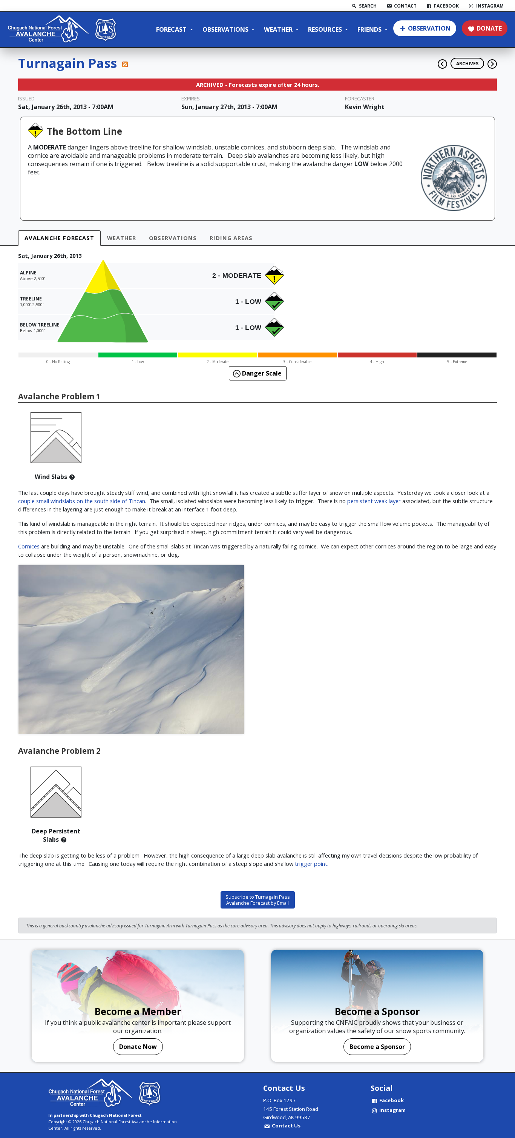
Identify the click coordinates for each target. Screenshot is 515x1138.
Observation (429, 28)
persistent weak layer (374, 501)
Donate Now (138, 1047)
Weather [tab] (121, 238)
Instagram (392, 1110)
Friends (370, 29)
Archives (467, 63)
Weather (279, 29)
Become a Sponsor (377, 1047)
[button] (72, 477)
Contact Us (286, 1125)
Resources (325, 29)
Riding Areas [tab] (231, 238)
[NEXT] (492, 61)
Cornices (29, 546)
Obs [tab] (173, 238)
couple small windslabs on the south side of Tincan (81, 501)
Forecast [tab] (59, 238)
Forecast (172, 29)
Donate (489, 28)
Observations (226, 29)
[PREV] (440, 61)
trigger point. (310, 863)
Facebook (391, 1100)
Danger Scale (261, 373)
